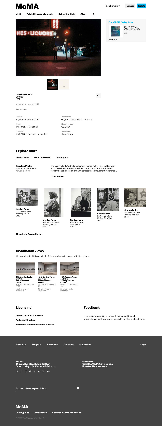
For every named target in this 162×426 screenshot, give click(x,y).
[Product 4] (114, 39)
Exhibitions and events (39, 14)
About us (21, 344)
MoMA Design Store (123, 22)
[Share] (98, 95)
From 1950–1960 (42, 157)
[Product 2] (111, 39)
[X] (26, 371)
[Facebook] (21, 371)
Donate (130, 6)
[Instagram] (17, 371)
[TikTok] (34, 371)
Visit (18, 14)
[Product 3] (112, 39)
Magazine (85, 344)
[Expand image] (58, 47)
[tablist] (58, 84)
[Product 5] (116, 39)
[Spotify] (39, 371)
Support (37, 344)
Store (83, 14)
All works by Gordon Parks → (29, 234)
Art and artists (66, 14)
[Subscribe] (78, 388)
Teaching (68, 344)
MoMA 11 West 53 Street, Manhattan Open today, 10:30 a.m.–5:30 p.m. (36, 364)
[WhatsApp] (43, 371)
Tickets (141, 6)
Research (52, 344)
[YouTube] (48, 371)
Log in (143, 345)
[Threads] (30, 371)
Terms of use (41, 413)
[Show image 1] (52, 84)
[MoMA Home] (27, 6)
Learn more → (57, 176)
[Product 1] (109, 39)
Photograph (62, 157)
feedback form (137, 319)
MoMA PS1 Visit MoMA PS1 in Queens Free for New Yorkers (97, 364)
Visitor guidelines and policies (66, 413)
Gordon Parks (24, 94)
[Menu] (93, 14)
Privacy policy (22, 413)
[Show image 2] (64, 84)
